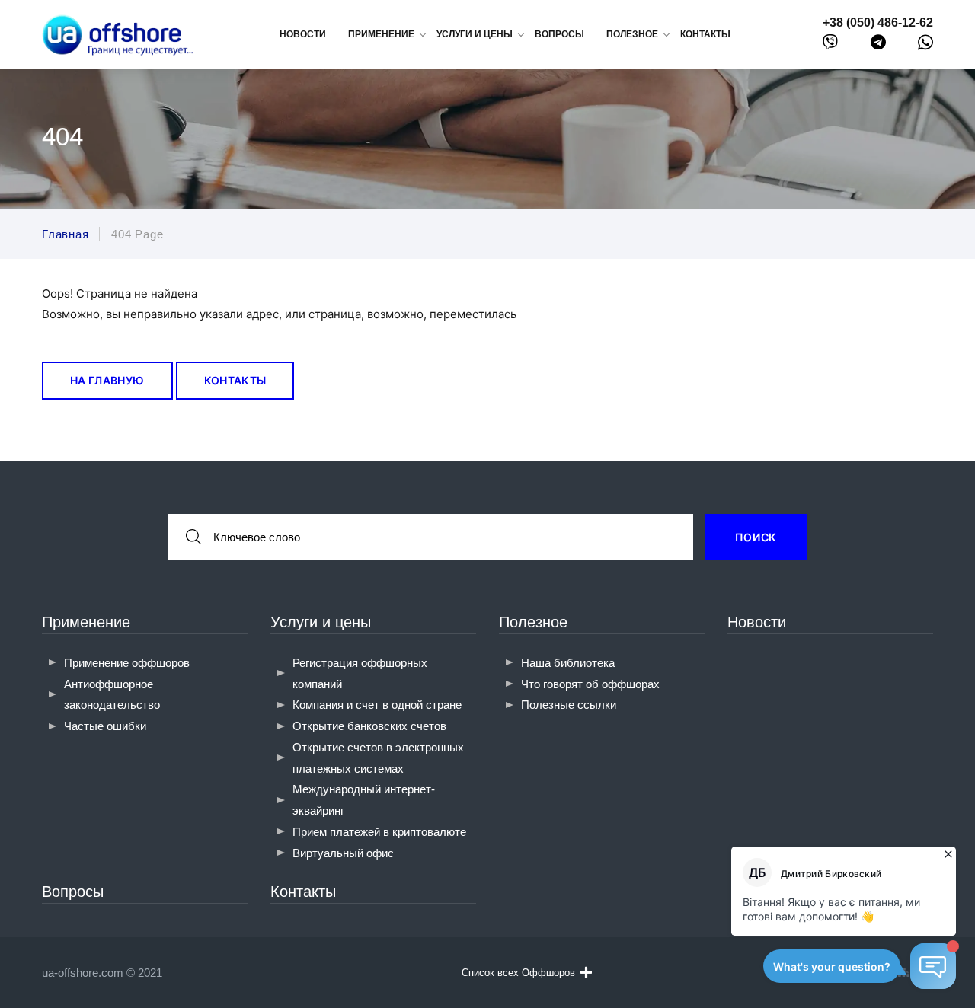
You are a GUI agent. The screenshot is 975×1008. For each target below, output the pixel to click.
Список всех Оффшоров (518, 972)
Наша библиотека (568, 662)
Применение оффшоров (127, 662)
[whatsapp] (925, 45)
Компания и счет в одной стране (377, 704)
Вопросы (559, 34)
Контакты (705, 34)
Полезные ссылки (568, 704)
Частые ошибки (105, 725)
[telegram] (878, 45)
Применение (86, 622)
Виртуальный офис (343, 853)
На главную (107, 380)
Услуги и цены (320, 622)
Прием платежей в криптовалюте (379, 831)
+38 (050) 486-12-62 (878, 22)
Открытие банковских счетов (369, 725)
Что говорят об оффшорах (590, 684)
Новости (303, 34)
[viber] (830, 45)
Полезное (533, 622)
